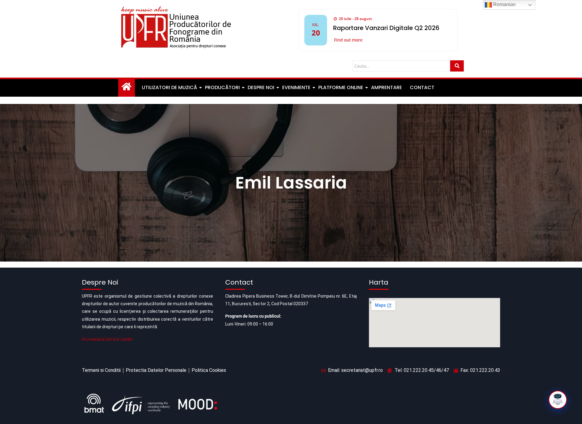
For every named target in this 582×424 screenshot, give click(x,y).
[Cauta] (457, 66)
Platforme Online (340, 87)
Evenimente (296, 87)
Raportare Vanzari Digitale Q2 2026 (386, 28)
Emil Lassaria (291, 182)
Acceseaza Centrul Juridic (107, 339)
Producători (222, 87)
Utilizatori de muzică (169, 87)
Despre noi (261, 87)
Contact (422, 87)
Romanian (504, 4)
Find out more (348, 40)
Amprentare (386, 87)
